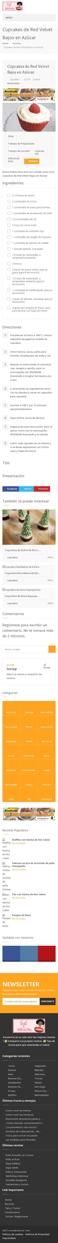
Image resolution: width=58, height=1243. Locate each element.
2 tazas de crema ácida (24, 225)
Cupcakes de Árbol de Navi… (22, 550)
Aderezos (39, 1074)
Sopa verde (12, 1167)
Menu (9, 17)
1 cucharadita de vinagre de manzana (31, 237)
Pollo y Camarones (16, 1171)
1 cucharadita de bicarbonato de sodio (32, 213)
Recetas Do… (15, 1078)
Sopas (28, 727)
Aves (10, 1074)
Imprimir (33, 161)
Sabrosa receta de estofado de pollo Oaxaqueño (33, 865)
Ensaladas (47, 727)
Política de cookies (12, 1234)
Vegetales (40, 1066)
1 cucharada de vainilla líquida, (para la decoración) (32, 292)
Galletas (46, 741)
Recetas (17, 43)
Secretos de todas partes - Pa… (23, 1131)
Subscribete (47, 1001)
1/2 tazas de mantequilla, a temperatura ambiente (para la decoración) (28, 281)
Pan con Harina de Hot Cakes (29, 894)
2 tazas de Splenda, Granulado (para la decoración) (32, 300)
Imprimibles (9, 1238)
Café (11, 799)
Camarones (28, 770)
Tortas (38, 1078)
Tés (29, 799)
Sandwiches (14, 1082)
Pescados (11, 741)
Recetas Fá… (14, 1086)
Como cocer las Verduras (20, 1114)
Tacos (11, 1066)
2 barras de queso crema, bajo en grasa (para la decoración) (30, 271)
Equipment (11, 784)
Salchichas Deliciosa (17, 1176)
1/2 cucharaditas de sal (24, 219)
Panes (46, 770)
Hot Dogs (39, 1086)
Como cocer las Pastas (18, 1110)
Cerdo (29, 784)
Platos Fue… (41, 1091)
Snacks (29, 712)
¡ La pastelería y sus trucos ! (21, 1127)
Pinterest (43, 488)
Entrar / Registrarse (17, 1216)
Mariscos (29, 755)
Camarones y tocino (17, 1184)
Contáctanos (12, 1212)
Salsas (38, 1082)
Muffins (11, 1095)
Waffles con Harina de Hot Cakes (31, 839)
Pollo (46, 755)
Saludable (11, 727)
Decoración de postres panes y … (24, 1118)
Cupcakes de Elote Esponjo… (22, 596)
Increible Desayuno (16, 1180)
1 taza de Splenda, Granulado (27, 249)
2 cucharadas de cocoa (24, 201)
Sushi (11, 755)
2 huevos (17, 263)
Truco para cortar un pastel (21, 1135)
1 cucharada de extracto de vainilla (30, 243)
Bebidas (39, 1070)
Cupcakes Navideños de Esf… (22, 573)
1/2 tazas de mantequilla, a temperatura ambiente (26, 256)
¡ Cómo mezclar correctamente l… (25, 1123)
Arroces (11, 770)
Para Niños (46, 712)
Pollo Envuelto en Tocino (19, 1155)
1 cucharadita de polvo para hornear (31, 207)
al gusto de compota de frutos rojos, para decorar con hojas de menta (31, 309)
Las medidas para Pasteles (21, 1139)
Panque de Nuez (21, 915)
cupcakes (14, 79)
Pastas (47, 784)
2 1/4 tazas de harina (23, 195)
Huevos (11, 1070)
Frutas (11, 1091)
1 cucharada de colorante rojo (28, 231)
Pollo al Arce (12, 1159)
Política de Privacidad (37, 1234)
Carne (29, 741)
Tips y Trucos (12, 1208)
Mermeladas (41, 1095)
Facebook (12, 488)
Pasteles (11, 712)
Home (5, 43)
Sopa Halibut (13, 1163)
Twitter (28, 488)
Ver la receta (18, 843)
